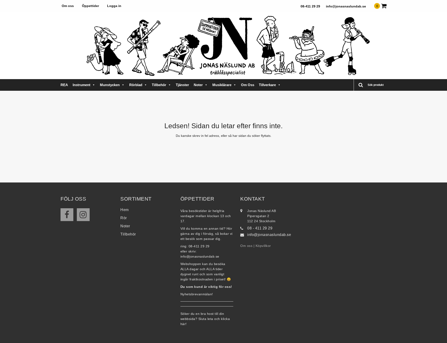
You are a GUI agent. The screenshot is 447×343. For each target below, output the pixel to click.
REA (64, 85)
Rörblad (135, 85)
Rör (123, 218)
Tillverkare (267, 85)
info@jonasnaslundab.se (346, 6)
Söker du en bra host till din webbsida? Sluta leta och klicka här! (205, 319)
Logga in (114, 6)
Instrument (81, 85)
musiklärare (221, 85)
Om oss (68, 6)
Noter (198, 85)
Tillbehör (159, 85)
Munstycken (110, 85)
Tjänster (182, 85)
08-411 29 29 (310, 6)
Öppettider (90, 6)
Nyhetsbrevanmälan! (196, 294)
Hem (124, 210)
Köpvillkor (263, 246)
